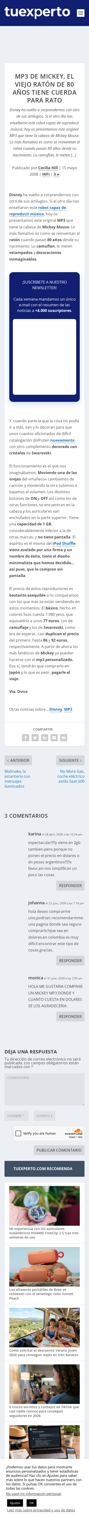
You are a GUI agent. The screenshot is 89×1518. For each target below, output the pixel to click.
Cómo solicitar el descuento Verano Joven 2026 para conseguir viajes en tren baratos (43, 1352)
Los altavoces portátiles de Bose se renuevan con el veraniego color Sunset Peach (41, 1293)
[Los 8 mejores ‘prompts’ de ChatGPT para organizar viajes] (44, 1445)
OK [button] (31, 1503)
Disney (55, 709)
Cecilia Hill (48, 167)
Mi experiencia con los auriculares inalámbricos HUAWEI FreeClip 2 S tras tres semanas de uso (44, 1232)
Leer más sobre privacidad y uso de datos (41, 1510)
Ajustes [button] (15, 1503)
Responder (70, 885)
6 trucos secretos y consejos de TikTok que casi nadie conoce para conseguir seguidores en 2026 (44, 1411)
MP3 (68, 709)
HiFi (46, 174)
